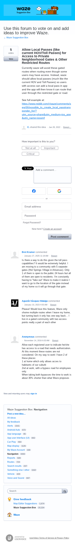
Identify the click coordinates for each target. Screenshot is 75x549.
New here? (47, 229)
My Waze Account (16, 450)
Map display (13, 446)
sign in (33, 393)
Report (54, 256)
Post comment (60, 236)
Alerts (10, 426)
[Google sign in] (59, 191)
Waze (16, 514)
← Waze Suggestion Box (16, 37)
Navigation (40, 409)
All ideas (11, 418)
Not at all (32, 148)
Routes (10, 462)
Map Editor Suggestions (25, 503)
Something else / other (18, 470)
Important (51, 148)
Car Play (11, 442)
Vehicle (11, 474)
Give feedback (22, 499)
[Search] (65, 491)
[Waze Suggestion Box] (37, 10)
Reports (11, 458)
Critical (33, 154)
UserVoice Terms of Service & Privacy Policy (49, 538)
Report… (67, 127)
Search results (14, 466)
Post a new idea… (16, 414)
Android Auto (13, 430)
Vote (11, 59)
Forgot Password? (32, 222)
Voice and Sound (15, 478)
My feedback (13, 422)
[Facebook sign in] (34, 191)
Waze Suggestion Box (19, 409)
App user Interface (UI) (18, 438)
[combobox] (35, 491)
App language (14, 434)
